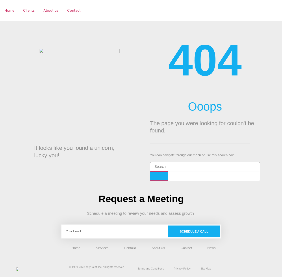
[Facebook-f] (247, 269)
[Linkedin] (231, 269)
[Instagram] (239, 269)
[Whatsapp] (255, 269)
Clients (29, 10)
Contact (74, 10)
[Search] (159, 176)
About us (50, 10)
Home (9, 10)
